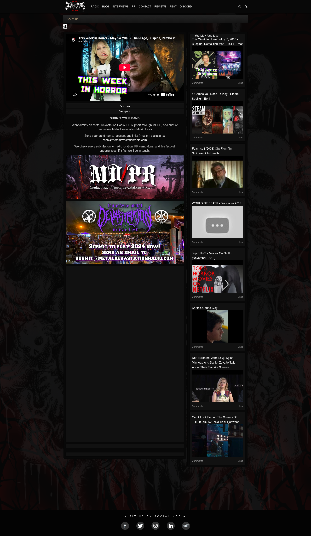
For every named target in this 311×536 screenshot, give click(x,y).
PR (134, 6)
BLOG (105, 6)
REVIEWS (160, 6)
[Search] (246, 6)
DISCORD (186, 6)
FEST (173, 6)
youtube (73, 19)
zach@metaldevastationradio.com (125, 140)
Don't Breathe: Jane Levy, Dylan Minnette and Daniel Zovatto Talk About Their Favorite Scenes (213, 362)
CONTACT (145, 6)
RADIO (95, 6)
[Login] (239, 6)
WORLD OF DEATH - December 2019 (216, 203)
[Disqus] (125, 311)
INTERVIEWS (120, 6)
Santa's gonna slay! (205, 307)
